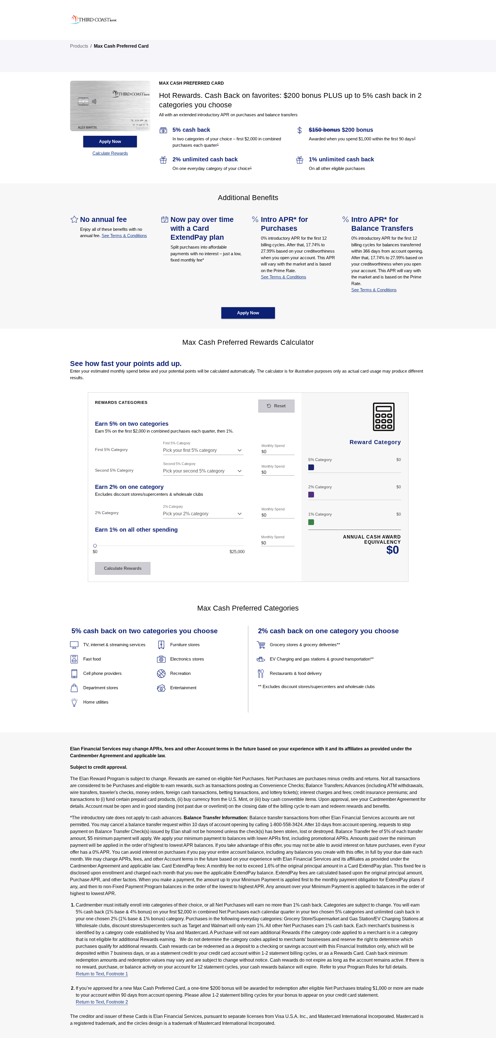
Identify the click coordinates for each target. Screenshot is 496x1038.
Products (79, 46)
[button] (110, 153)
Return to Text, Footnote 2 (102, 1002)
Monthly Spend (272, 446)
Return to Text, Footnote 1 (102, 973)
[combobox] (203, 450)
